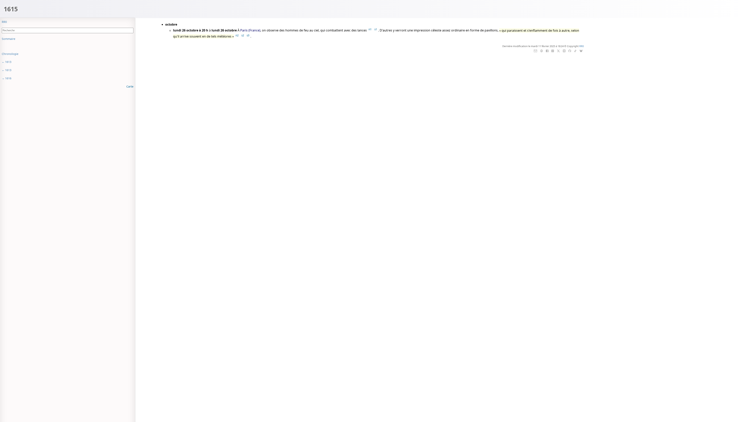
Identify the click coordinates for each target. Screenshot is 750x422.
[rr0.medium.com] (541, 50)
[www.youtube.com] (564, 50)
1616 (8, 78)
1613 (8, 62)
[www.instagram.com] (552, 50)
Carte (129, 86)
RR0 (4, 22)
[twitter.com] (558, 50)
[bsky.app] (581, 50)
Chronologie (10, 54)
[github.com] (569, 50)
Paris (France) (250, 30)
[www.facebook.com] (547, 50)
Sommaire (8, 39)
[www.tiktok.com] (575, 50)
